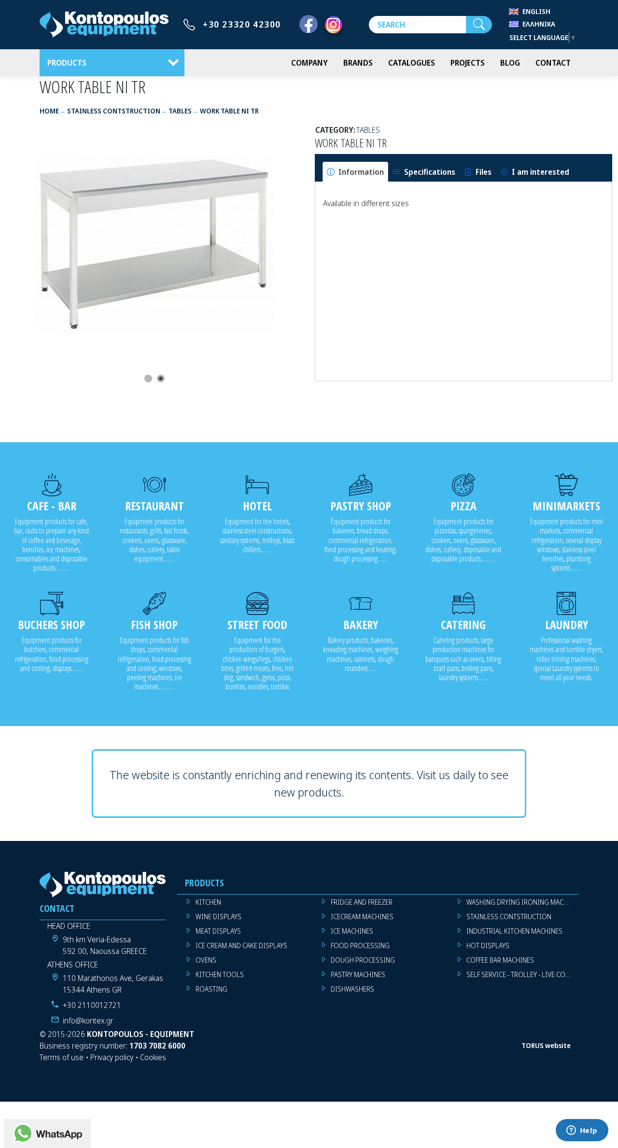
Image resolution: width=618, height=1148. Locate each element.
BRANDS (358, 62)
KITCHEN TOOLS (220, 974)
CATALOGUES (411, 62)
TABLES (368, 130)
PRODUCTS (66, 62)
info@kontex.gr (88, 1020)
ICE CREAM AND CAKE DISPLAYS (241, 945)
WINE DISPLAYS (218, 916)
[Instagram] (333, 24)
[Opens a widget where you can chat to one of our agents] (581, 1131)
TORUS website (546, 1045)
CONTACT (553, 62)
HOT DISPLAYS (487, 945)
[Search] (479, 24)
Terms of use (62, 1057)
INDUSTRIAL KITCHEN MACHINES (514, 931)
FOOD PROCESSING (360, 945)
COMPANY (309, 62)
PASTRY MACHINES (358, 974)
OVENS (206, 960)
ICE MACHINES (352, 931)
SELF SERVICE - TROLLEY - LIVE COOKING (522, 974)
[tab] (355, 172)
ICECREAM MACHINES (362, 916)
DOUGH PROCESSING (363, 960)
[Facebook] (308, 24)
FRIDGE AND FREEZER (362, 902)
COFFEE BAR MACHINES (500, 960)
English (536, 11)
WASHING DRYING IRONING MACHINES (522, 902)
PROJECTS (467, 62)
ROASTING (211, 989)
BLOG (510, 62)
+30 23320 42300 (242, 24)
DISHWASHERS (352, 989)
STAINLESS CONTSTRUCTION (508, 916)
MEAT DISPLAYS (218, 931)
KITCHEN (208, 902)
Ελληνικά (538, 23)
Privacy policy (111, 1057)
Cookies (153, 1057)
